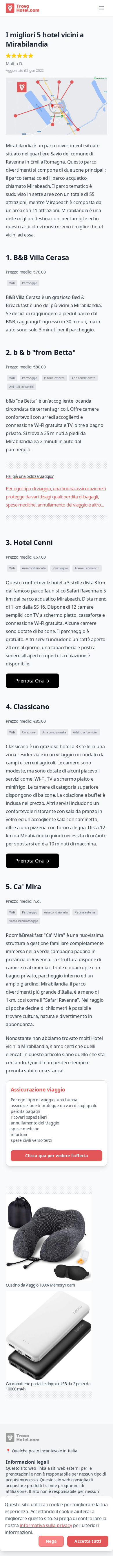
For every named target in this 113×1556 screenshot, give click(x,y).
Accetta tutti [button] (87, 1541)
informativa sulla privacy (46, 1525)
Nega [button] (51, 1541)
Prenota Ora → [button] (32, 681)
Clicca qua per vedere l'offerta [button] (56, 1155)
